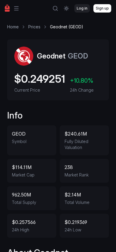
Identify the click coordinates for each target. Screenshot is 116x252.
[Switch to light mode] (66, 8)
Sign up (102, 8)
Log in (82, 8)
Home (13, 26)
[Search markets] (55, 8)
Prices (34, 26)
